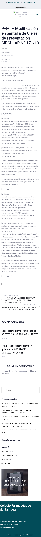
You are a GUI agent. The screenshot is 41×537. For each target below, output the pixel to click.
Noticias (4, 459)
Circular (4, 62)
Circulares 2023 (8, 455)
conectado (21, 371)
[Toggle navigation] (38, 14)
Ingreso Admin (20, 8)
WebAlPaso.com (28, 535)
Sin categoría (6, 463)
